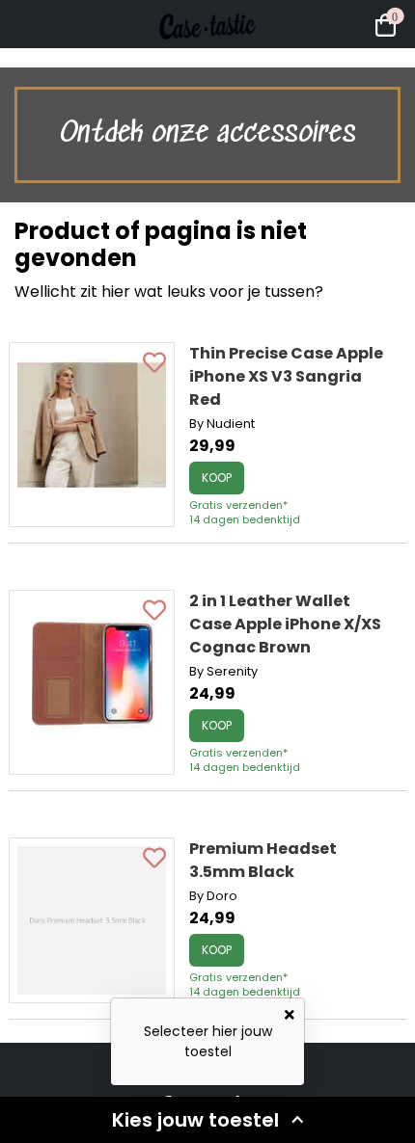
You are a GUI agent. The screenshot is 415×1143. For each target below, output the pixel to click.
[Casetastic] (207, 58)
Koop (217, 477)
